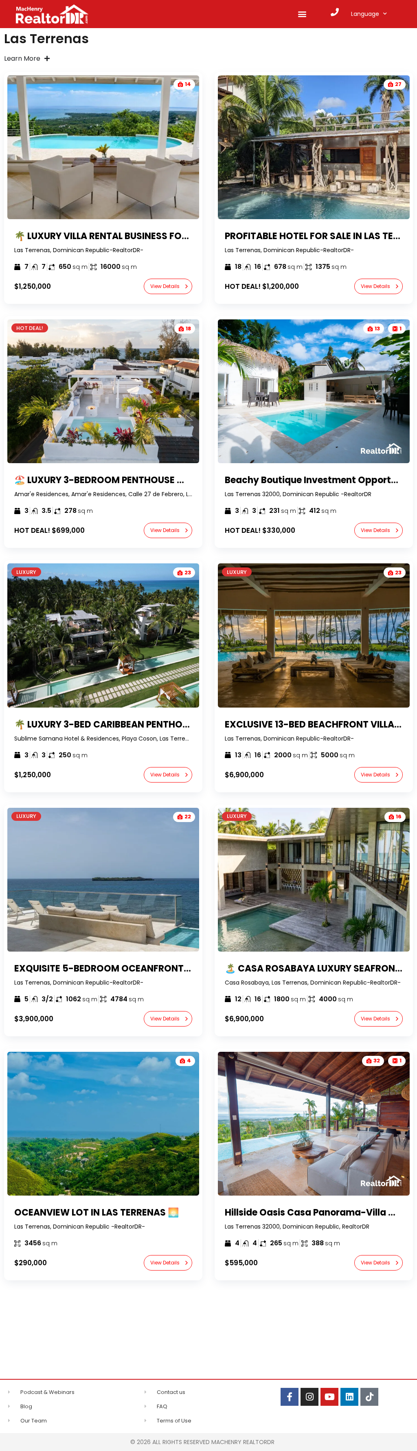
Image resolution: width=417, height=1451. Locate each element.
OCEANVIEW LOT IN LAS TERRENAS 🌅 (96, 1212)
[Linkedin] (349, 1397)
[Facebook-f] (289, 1397)
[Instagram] (309, 1397)
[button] (302, 14)
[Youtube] (329, 1397)
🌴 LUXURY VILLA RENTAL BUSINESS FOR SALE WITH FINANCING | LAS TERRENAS (186, 236)
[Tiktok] (369, 1397)
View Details (165, 286)
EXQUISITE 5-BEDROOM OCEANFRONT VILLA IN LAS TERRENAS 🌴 (156, 968)
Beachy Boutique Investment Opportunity (320, 480)
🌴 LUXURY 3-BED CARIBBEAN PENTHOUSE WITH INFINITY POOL (152, 724)
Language (365, 14)
